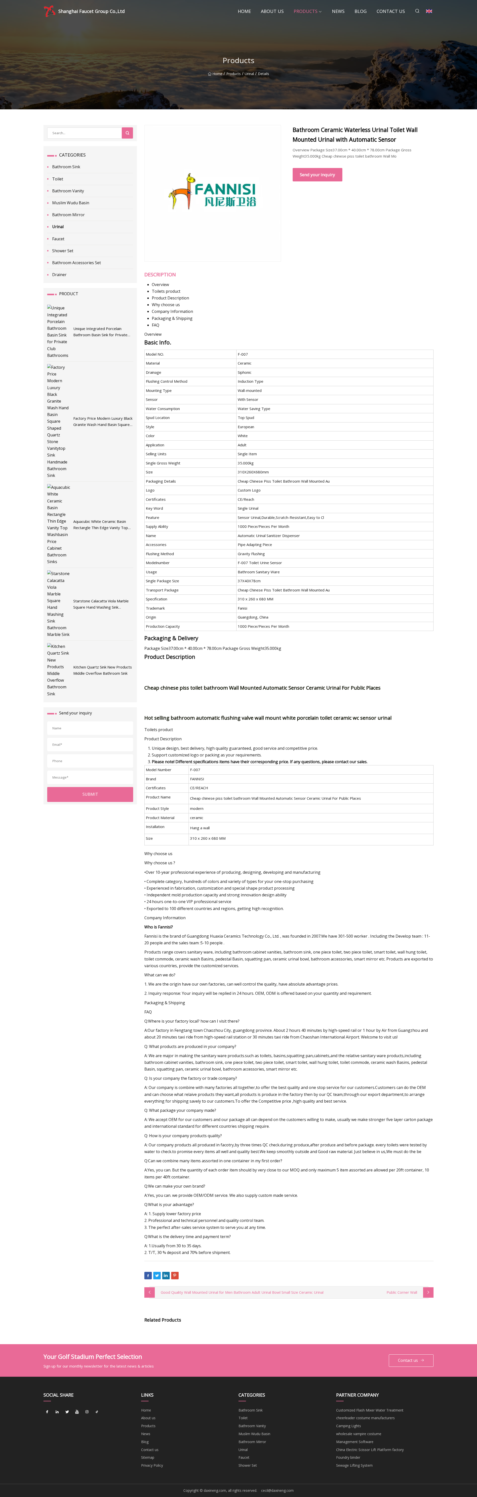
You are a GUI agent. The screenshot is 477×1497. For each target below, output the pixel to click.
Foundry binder (348, 1457)
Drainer (59, 274)
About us (272, 11)
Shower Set (62, 250)
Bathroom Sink (66, 166)
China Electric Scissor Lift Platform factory (370, 1449)
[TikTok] (97, 1412)
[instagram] (87, 1412)
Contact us (391, 11)
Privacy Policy (152, 1465)
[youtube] (77, 1412)
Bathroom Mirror (68, 214)
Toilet (57, 179)
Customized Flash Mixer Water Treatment (369, 1410)
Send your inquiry (317, 174)
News (338, 11)
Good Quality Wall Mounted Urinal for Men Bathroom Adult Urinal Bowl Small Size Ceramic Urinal (242, 1292)
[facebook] (47, 1412)
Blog (361, 11)
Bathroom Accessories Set (76, 262)
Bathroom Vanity (68, 191)
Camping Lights (348, 1425)
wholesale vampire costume (358, 1433)
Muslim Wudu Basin (70, 203)
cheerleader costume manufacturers (365, 1417)
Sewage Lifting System (354, 1465)
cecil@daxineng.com (277, 1490)
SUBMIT (90, 794)
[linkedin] (57, 1412)
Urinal (249, 73)
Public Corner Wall (402, 1292)
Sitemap (147, 1457)
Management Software (354, 1441)
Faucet (58, 239)
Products (306, 11)
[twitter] (67, 1412)
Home (244, 11)
